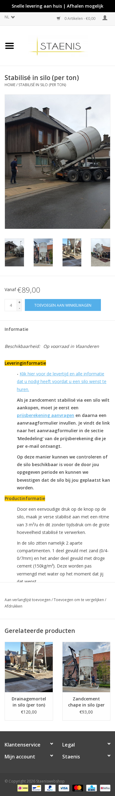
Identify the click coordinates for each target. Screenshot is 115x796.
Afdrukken (13, 606)
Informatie (16, 329)
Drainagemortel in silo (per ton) (29, 702)
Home (10, 84)
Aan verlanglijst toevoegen (28, 599)
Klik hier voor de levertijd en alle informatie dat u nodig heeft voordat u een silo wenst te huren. (61, 381)
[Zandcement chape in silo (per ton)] (86, 667)
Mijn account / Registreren (103, 18)
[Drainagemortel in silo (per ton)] (29, 667)
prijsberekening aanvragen (45, 415)
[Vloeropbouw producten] (67, 45)
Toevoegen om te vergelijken (79, 599)
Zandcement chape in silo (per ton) (86, 702)
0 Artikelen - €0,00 (79, 18)
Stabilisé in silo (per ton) (42, 84)
